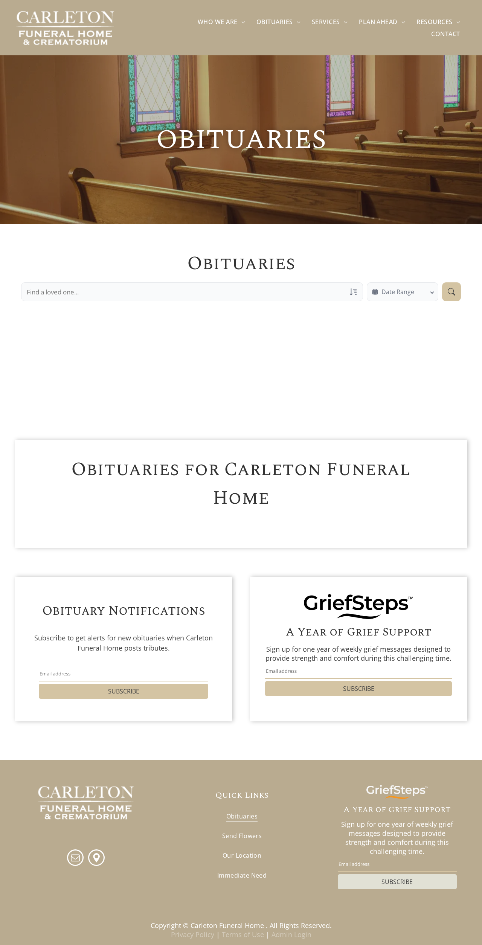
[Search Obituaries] (451, 291)
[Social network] (96, 858)
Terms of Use (243, 934)
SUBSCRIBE (123, 691)
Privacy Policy (192, 934)
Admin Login (291, 934)
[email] (75, 858)
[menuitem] (221, 21)
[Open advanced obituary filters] (353, 292)
